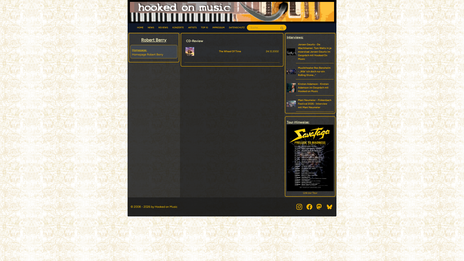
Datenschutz (237, 27)
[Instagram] (299, 206)
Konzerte (178, 27)
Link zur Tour (310, 192)
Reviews (163, 27)
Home (140, 27)
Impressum (218, 27)
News (151, 27)
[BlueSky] (329, 206)
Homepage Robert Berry (147, 54)
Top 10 (204, 27)
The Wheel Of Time (230, 51)
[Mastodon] (319, 206)
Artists (192, 27)
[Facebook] (309, 206)
